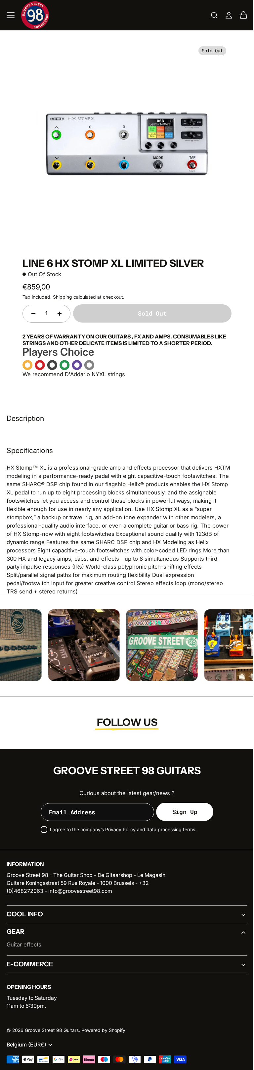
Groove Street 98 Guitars (52, 1030)
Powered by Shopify (103, 1030)
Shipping (60, 297)
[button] (11, 15)
